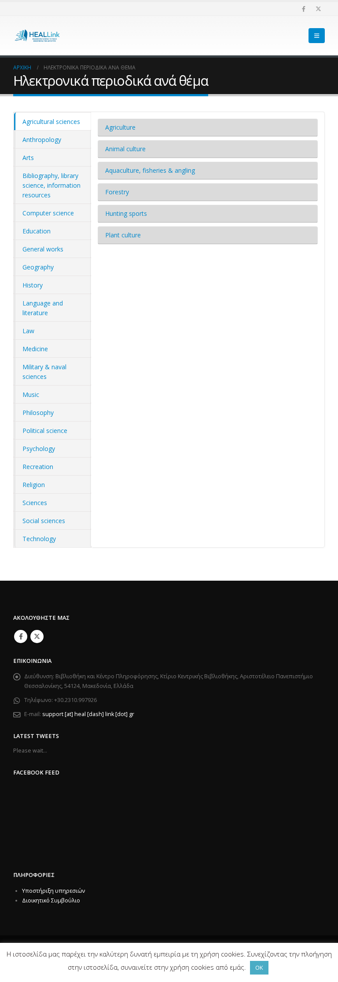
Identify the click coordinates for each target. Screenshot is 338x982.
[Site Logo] (37, 36)
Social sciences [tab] (43, 520)
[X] (318, 9)
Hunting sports (126, 213)
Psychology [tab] (38, 448)
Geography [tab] (38, 267)
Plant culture (123, 235)
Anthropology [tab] (41, 139)
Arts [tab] (28, 157)
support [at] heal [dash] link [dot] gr (88, 714)
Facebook (20, 636)
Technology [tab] (39, 539)
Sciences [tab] (34, 502)
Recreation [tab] (37, 466)
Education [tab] (36, 231)
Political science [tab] (44, 430)
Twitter (37, 636)
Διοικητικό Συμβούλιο (51, 900)
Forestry (117, 192)
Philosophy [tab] (38, 412)
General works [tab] (42, 249)
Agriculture (120, 127)
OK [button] (259, 967)
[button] (317, 35)
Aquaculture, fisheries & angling (150, 170)
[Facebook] (304, 9)
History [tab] (32, 285)
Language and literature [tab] (42, 308)
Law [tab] (28, 331)
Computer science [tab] (48, 213)
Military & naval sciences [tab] (44, 372)
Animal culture (125, 149)
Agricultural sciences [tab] (51, 121)
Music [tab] (30, 394)
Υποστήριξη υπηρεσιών (53, 891)
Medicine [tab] (35, 349)
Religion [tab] (33, 484)
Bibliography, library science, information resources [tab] (51, 185)
